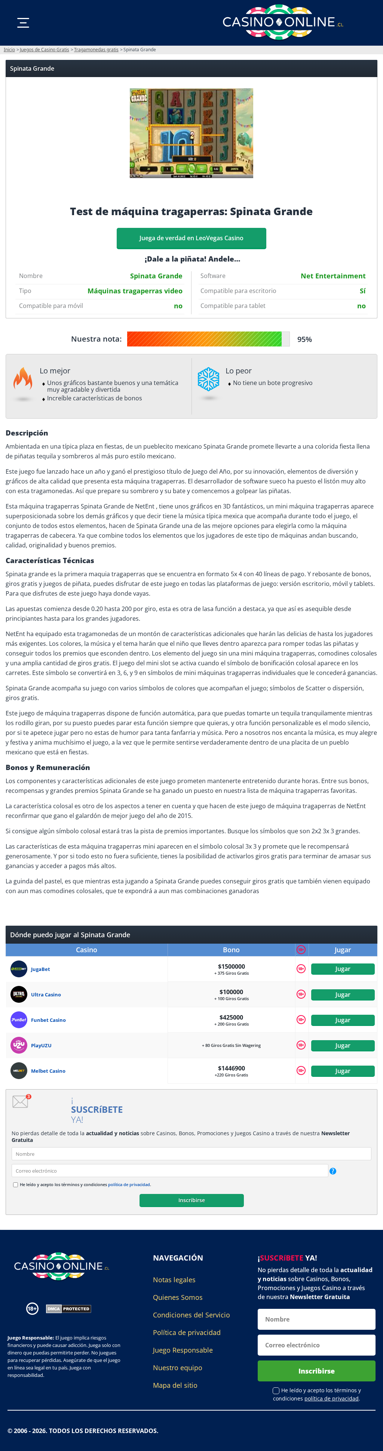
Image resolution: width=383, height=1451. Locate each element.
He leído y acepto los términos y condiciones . (85, 1184)
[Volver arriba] (368, 1439)
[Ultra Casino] (20, 994)
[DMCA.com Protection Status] (68, 1308)
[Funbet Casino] (20, 1019)
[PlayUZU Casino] (20, 1045)
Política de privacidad (187, 1332)
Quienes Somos (178, 1297)
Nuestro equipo (177, 1367)
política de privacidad (129, 1184)
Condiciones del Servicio (191, 1314)
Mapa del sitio (175, 1385)
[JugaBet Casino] (20, 968)
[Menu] (23, 23)
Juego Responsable (183, 1349)
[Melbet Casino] (20, 1070)
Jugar (342, 969)
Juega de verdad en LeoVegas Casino (191, 238)
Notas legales (174, 1279)
